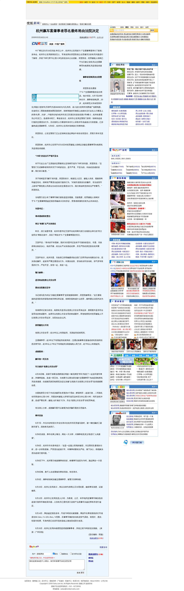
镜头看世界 (130, 390)
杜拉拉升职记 (134, 266)
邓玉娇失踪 (128, 34)
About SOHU (95, 581)
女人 (123, 2)
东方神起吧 (146, 170)
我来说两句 (84, 37)
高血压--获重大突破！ (143, 119)
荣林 (128, 83)
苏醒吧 (113, 170)
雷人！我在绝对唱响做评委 (145, 74)
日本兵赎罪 (146, 34)
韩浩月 (129, 80)
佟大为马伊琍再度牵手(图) (143, 308)
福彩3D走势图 (149, 271)
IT (105, 2)
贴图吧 (113, 173)
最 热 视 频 (121, 178)
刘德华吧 (130, 170)
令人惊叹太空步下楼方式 (146, 337)
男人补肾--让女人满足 (143, 111)
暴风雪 (131, 99)
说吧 (147, 27)
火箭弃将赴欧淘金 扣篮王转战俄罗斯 (140, 227)
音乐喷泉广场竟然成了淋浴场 (145, 390)
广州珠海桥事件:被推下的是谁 (144, 83)
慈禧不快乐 (136, 39)
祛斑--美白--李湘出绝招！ (145, 252)
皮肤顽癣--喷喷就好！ (143, 116)
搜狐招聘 (53, 581)
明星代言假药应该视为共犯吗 (144, 401)
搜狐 (40, 2)
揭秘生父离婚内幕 (149, 289)
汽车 (109, 2)
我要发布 (103, 547)
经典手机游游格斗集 (136, 271)
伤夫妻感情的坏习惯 (119, 249)
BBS (147, 2)
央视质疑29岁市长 (116, 34)
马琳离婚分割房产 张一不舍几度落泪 (140, 235)
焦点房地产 (60, 2)
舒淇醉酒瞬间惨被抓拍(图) (143, 316)
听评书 (112, 266)
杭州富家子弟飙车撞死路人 (68, 24)
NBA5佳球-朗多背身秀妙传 (136, 229)
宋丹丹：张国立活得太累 (136, 203)
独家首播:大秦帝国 (133, 182)
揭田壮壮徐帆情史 (117, 289)
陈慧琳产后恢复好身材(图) (120, 308)
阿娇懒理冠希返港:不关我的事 (138, 216)
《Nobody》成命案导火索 (120, 327)
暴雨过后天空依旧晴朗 (139, 434)
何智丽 (115, 99)
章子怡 (136, 96)
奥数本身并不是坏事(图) (143, 91)
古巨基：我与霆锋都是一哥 (137, 219)
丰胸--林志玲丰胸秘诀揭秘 (121, 243)
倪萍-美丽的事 (145, 190)
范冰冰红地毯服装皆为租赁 (121, 313)
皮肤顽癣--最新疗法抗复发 (145, 246)
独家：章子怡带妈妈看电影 (144, 305)
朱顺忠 (129, 85)
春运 (141, 96)
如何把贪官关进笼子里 (143, 85)
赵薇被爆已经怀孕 (116, 291)
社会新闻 (54, 24)
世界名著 (132, 268)
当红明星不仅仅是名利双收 (143, 422)
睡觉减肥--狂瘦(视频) (119, 111)
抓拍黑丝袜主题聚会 (117, 402)
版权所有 (89, 584)
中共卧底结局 (126, 39)
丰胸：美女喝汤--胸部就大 (145, 254)
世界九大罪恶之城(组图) (143, 321)
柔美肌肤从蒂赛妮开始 (120, 121)
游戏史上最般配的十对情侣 (144, 332)
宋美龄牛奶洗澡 (115, 39)
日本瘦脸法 (144, 37)
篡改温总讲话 (125, 37)
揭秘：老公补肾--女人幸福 (121, 257)
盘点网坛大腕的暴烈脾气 (120, 321)
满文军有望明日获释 (134, 206)
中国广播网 (59, 44)
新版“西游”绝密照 (118, 351)
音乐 (137, 27)
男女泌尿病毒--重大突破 (144, 113)
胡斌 (112, 159)
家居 (118, 2)
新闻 (122, 27)
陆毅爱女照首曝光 (149, 293)
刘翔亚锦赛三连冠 (117, 234)
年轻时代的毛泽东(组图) (143, 72)
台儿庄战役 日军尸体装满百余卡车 (139, 193)
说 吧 (124, 150)
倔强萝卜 (130, 188)
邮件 (138, 2)
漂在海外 (114, 432)
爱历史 (129, 72)
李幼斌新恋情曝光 (149, 291)
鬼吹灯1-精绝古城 (122, 268)
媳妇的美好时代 (143, 188)
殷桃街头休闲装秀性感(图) (120, 310)
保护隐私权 (85, 581)
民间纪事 (129, 398)
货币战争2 (148, 268)
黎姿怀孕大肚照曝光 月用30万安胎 (139, 214)
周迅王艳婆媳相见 (132, 293)
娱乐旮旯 (129, 422)
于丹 (135, 99)
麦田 (135, 188)
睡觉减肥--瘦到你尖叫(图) (121, 246)
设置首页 (28, 581)
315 (149, 96)
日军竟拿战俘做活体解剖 (120, 319)
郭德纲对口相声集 (122, 266)
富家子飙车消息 (85, 24)
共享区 (112, 271)
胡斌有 (128, 159)
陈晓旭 (140, 99)
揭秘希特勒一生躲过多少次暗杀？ (139, 196)
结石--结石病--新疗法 (119, 119)
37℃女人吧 (146, 173)
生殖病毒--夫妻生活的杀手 (145, 243)
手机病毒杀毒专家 (122, 271)
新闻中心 (45, 24)
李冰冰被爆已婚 (133, 289)
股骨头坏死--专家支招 (143, 124)
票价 (148, 99)
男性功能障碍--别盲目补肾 (145, 249)
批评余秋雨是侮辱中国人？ (145, 80)
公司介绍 (104, 581)
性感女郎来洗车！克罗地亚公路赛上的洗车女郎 (137, 408)
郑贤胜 (117, 159)
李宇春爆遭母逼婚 (116, 293)
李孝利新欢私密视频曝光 (143, 324)
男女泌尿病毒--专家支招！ (121, 252)
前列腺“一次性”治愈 (143, 121)
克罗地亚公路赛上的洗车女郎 (145, 393)
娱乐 (93, 2)
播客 (133, 2)
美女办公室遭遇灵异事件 (120, 324)
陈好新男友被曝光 (149, 296)
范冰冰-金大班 (146, 182)
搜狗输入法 (36, 581)
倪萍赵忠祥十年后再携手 (143, 310)
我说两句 (154, 2)
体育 (86, 2)
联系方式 (76, 581)
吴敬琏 (126, 99)
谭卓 (123, 159)
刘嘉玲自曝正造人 (132, 296)
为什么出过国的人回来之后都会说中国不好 (133, 432)
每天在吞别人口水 (117, 428)
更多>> (154, 65)
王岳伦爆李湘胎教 (120, 337)
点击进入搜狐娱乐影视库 (143, 329)
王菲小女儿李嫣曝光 (133, 351)
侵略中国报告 (145, 39)
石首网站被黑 (115, 37)
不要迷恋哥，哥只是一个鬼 (143, 416)
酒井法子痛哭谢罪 (149, 351)
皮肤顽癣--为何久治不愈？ (121, 254)
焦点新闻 (129, 416)
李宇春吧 (130, 167)
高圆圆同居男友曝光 (117, 94)
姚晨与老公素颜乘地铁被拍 (121, 316)
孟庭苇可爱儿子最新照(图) (143, 327)
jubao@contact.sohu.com (70, 589)
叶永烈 (120, 99)
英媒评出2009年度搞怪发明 (144, 419)
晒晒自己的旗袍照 (124, 434)
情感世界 (129, 424)
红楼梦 (150, 266)
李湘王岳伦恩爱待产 (134, 211)
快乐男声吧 (146, 167)
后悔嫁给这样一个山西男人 (143, 424)
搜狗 (65, 2)
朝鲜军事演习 (137, 34)
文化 (144, 99)
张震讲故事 (144, 266)
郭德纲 (145, 96)
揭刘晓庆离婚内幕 (132, 291)
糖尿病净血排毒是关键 (120, 124)
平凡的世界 (140, 268)
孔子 (152, 99)
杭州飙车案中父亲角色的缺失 (144, 88)
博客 (143, 2)
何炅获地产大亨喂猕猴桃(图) (121, 305)
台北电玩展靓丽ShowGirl (120, 332)
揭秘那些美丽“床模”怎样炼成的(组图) (133, 405)
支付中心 (45, 581)
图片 (142, 27)
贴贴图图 (129, 419)
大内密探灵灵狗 (132, 190)
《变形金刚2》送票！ (121, 335)
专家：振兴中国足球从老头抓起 (138, 232)
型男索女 (129, 427)
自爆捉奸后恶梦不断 (117, 221)
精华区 (90, 558)
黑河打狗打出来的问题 (142, 398)
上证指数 (114, 167)
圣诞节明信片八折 (116, 296)
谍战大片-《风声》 (117, 193)
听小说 (112, 268)
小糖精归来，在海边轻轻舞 (143, 427)
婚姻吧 (129, 173)
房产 (113, 2)
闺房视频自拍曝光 (117, 207)
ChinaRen (46, 2)
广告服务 (60, 581)
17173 (53, 2)
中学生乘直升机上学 (117, 80)
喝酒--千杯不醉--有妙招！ (145, 257)
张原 (128, 88)
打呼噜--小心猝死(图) (119, 113)
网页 (127, 27)
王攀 (128, 93)
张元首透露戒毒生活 (144, 335)
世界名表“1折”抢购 (118, 116)
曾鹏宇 (129, 74)
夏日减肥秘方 (135, 37)
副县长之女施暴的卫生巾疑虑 (144, 93)
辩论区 (90, 561)
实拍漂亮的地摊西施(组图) (143, 319)
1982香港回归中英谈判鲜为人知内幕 (140, 198)
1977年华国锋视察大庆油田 (145, 77)
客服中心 (68, 581)
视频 (128, 2)
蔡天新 (129, 91)
